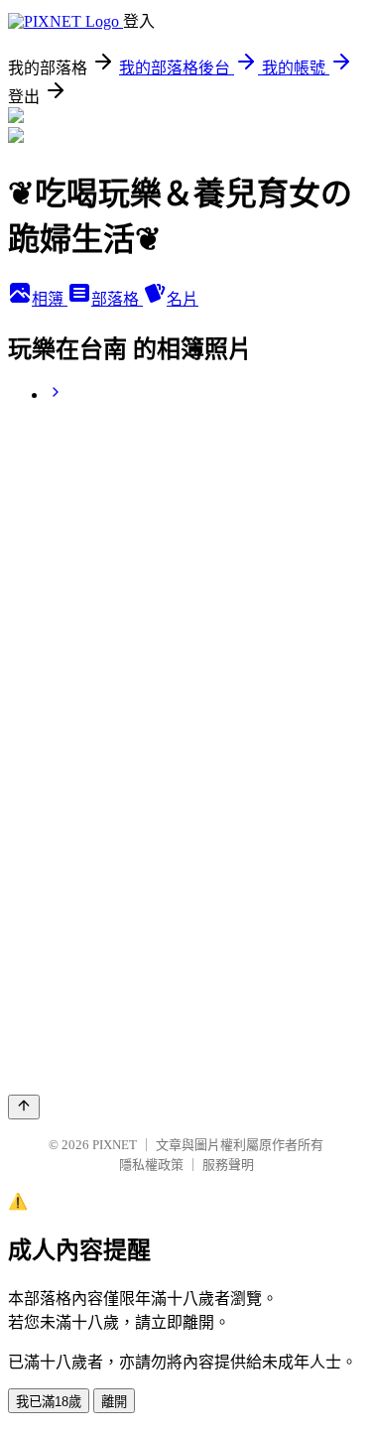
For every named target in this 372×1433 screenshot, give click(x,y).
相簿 (49, 299)
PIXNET (114, 1144)
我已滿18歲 (48, 1401)
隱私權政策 (151, 1164)
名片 (182, 299)
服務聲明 (228, 1164)
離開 (114, 1401)
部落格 (117, 299)
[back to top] (24, 1107)
